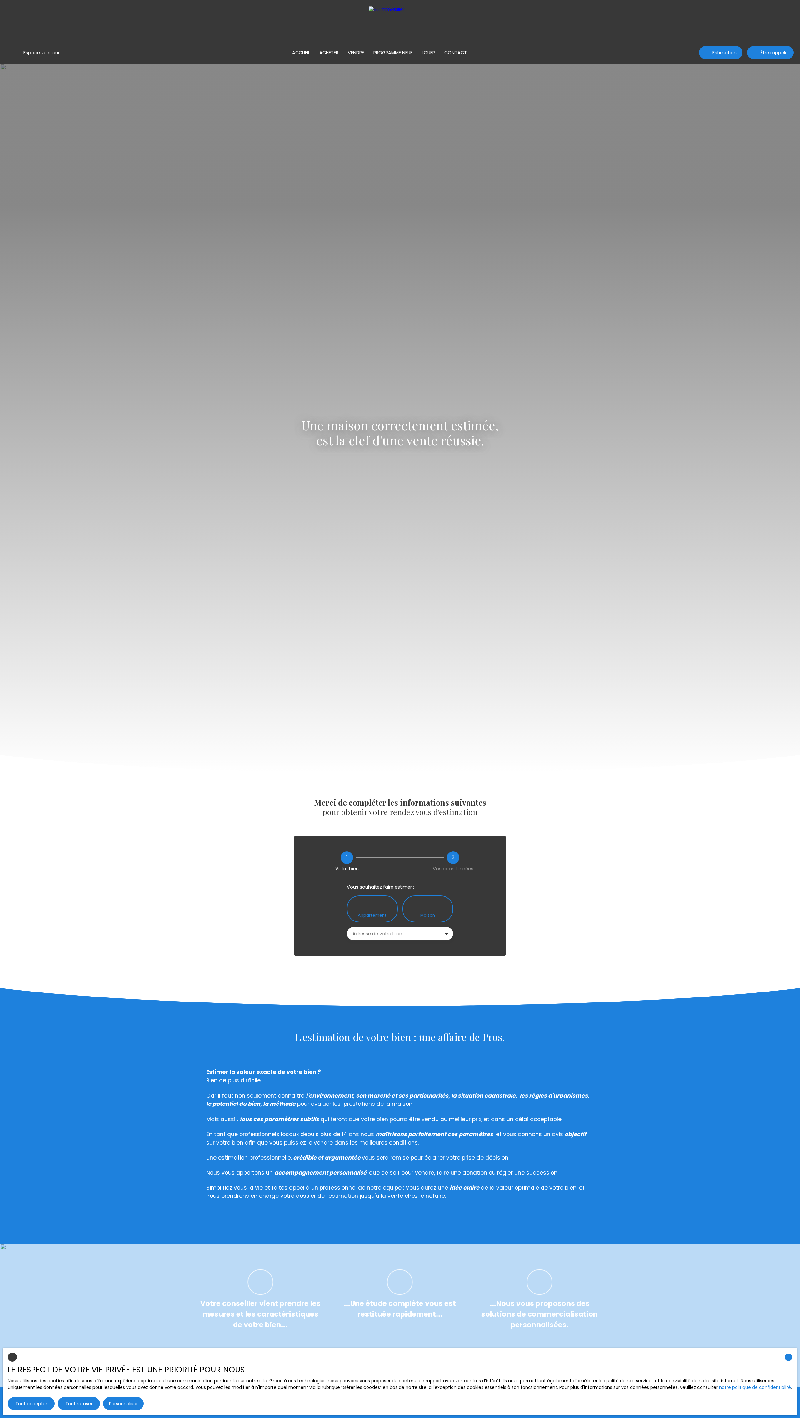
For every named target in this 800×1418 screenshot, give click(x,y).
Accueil (301, 52)
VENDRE (356, 52)
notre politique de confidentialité (755, 1387)
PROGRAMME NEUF (392, 52)
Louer (428, 52)
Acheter (328, 52)
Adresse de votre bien (377, 933)
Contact (455, 52)
